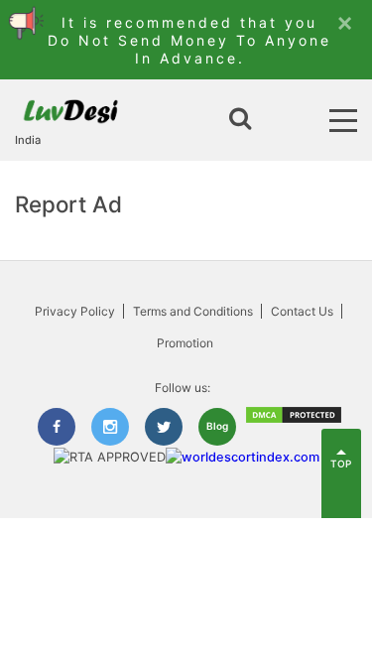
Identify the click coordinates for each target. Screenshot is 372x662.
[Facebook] (56, 427)
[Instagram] (110, 427)
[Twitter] (164, 427)
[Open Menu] (343, 120)
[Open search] (240, 120)
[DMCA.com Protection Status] (293, 420)
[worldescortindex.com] (242, 457)
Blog (217, 426)
